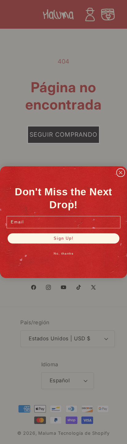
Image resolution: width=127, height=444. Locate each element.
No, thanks (63, 253)
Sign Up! (63, 238)
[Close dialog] (121, 172)
